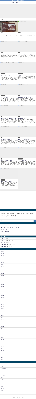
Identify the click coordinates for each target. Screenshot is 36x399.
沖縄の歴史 (2, 388)
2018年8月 (2, 293)
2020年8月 (2, 262)
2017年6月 (2, 308)
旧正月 (2, 381)
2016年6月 (2, 319)
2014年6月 (2, 350)
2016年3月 (2, 326)
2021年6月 (2, 251)
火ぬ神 (2, 390)
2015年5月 (2, 335)
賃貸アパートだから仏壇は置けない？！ (24, 139)
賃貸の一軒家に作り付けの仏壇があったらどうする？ (8, 118)
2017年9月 (2, 304)
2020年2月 (2, 275)
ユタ (1, 370)
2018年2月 (2, 297)
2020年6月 (2, 266)
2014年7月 (2, 348)
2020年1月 (2, 277)
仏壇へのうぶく (3, 238)
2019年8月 (2, 286)
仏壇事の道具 (3, 375)
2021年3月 (2, 255)
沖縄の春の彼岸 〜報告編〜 (22, 75)
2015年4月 (2, 337)
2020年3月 (2, 273)
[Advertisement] (18, 11)
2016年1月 (2, 328)
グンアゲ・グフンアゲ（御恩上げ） (6, 231)
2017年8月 (2, 306)
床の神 (2, 379)
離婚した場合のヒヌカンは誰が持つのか (6, 139)
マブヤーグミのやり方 (4, 229)
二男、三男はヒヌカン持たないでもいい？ (24, 97)
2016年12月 (3, 315)
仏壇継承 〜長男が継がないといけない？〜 (7, 160)
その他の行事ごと (3, 368)
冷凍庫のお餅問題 (3, 244)
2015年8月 (2, 330)
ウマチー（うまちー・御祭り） (23, 160)
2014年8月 (2, 346)
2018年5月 (2, 295)
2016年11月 (2, 317)
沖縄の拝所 (2, 386)
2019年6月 (2, 288)
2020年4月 (2, 271)
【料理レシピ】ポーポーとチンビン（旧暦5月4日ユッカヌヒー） (10, 227)
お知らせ (2, 366)
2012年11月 (2, 359)
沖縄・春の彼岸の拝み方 (4, 97)
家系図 (2, 377)
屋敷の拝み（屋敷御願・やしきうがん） (6, 181)
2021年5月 (2, 253)
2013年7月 (2, 357)
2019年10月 (3, 282)
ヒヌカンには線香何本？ (22, 118)
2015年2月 (2, 339)
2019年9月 (2, 284)
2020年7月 (2, 264)
